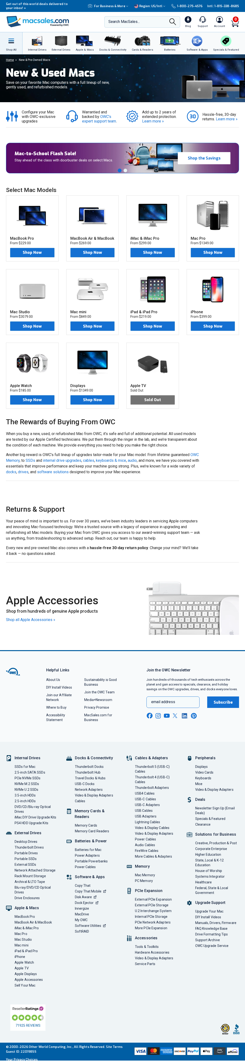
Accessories (146, 938)
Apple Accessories (29, 980)
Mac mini (21, 945)
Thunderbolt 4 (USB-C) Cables (152, 779)
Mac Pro (21, 934)
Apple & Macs (27, 908)
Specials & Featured (210, 819)
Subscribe (223, 702)
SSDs (30, 460)
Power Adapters (87, 855)
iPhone (20, 957)
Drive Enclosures (27, 898)
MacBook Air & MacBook (33, 922)
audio (132, 460)
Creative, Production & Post (216, 843)
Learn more (153, 121)
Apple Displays (26, 974)
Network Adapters (89, 789)
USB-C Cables (145, 799)
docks (11, 472)
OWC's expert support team (99, 118)
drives (23, 472)
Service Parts (145, 964)
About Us (53, 680)
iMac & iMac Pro (27, 928)
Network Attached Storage (35, 870)
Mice (198, 784)
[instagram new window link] (158, 715)
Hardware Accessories (152, 952)
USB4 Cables (145, 793)
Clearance (203, 824)
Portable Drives (26, 853)
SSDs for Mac (25, 767)
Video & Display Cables (152, 828)
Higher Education (208, 854)
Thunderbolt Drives (29, 847)
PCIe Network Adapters (153, 922)
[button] (120, 170)
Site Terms (114, 1047)
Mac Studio (23, 939)
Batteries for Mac (88, 850)
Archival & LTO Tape (30, 882)
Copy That (83, 885)
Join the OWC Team (99, 692)
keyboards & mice (111, 460)
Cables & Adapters (151, 758)
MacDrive (82, 914)
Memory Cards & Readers (90, 814)
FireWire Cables (146, 851)
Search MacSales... (124, 21)
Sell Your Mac (25, 985)
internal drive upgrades (62, 460)
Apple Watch (24, 962)
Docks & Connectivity (94, 758)
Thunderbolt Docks (89, 767)
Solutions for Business (215, 834)
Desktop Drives (26, 842)
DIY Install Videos (59, 687)
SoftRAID (82, 931)
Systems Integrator (210, 876)
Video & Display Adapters (94, 795)
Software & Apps (90, 877)
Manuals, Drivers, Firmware (215, 923)
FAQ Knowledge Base (211, 928)
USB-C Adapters (147, 805)
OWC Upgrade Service (212, 946)
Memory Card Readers (92, 831)
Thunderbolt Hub (87, 772)
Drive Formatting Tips (211, 934)
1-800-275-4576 (189, 6)
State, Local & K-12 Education (209, 862)
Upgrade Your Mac (209, 911)
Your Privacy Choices (22, 1059)
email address (163, 702)
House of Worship (208, 871)
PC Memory (144, 881)
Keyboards (203, 778)
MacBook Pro (25, 917)
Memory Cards (86, 825)
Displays (201, 767)
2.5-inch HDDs (25, 801)
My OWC (81, 920)
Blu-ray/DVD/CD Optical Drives (33, 890)
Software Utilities (88, 926)
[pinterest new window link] (194, 716)
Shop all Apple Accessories (30, 619)
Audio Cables (145, 845)
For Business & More (109, 6)
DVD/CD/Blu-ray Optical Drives (33, 809)
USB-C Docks (85, 784)
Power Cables (85, 867)
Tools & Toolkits (147, 947)
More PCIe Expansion (151, 928)
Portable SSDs (26, 859)
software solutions (53, 472)
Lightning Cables (147, 822)
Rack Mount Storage (30, 876)
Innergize (82, 908)
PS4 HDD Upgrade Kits (31, 823)
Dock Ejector (84, 903)
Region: (150, 6)
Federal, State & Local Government (211, 890)
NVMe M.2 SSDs (27, 784)
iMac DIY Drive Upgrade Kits (35, 817)
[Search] (173, 22)
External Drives (28, 833)
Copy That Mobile (88, 891)
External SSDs (25, 864)
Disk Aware (83, 897)
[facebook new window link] (149, 716)
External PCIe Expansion (153, 899)
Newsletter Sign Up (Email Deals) (215, 810)
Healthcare (203, 882)
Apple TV (22, 968)
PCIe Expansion (149, 890)
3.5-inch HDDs (25, 795)
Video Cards (204, 772)
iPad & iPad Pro (26, 951)
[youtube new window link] (167, 716)
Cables (80, 801)
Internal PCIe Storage (151, 917)
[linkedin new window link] (185, 715)
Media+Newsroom (98, 700)
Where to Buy (56, 707)
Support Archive (207, 940)
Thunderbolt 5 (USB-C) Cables (152, 769)
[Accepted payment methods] (186, 1051)
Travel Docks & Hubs (90, 778)
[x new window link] (176, 715)
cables (88, 460)
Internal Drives (27, 758)
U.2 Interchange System (153, 911)
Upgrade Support (210, 902)
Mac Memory (145, 875)
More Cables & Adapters (153, 856)
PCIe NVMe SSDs (27, 778)
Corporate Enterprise (211, 849)
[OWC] (38, 22)
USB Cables (144, 810)
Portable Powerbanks (91, 861)
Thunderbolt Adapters (152, 788)
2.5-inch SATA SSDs (30, 772)
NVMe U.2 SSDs (26, 789)
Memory (142, 866)
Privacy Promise (96, 707)
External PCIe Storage (151, 905)
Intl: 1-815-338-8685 (223, 6)
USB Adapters (145, 816)
